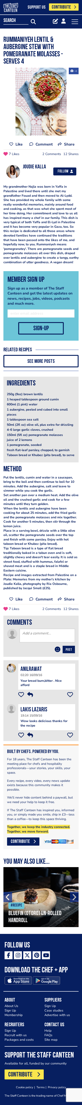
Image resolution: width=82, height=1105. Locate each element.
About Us (11, 1006)
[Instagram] (18, 955)
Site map (50, 1040)
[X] (27, 955)
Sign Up (10, 1010)
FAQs (48, 1035)
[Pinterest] (37, 955)
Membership (14, 1015)
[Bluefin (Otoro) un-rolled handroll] (41, 897)
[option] (41, 102)
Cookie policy (24, 1087)
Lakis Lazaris (33, 710)
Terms (40, 1087)
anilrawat (31, 669)
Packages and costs (19, 1040)
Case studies (53, 1010)
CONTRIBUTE (61, 7)
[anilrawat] (11, 668)
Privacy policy (57, 1087)
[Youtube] (46, 955)
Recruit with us (16, 1035)
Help (47, 1030)
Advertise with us (57, 1015)
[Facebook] (9, 955)
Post (69, 650)
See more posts (41, 361)
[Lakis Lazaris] (11, 708)
